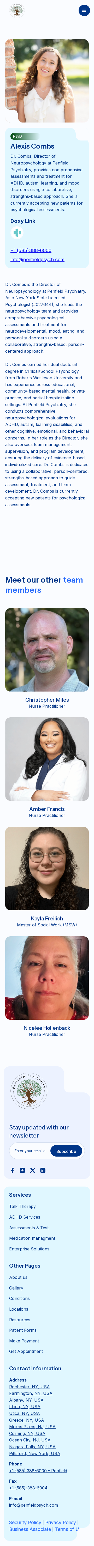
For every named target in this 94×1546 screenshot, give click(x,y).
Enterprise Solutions (29, 1248)
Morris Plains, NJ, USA (32, 1426)
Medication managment (32, 1238)
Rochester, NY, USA (29, 1386)
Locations (18, 1309)
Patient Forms (23, 1330)
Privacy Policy (60, 1522)
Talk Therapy (22, 1206)
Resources (19, 1319)
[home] (15, 10)
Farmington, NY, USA (30, 1393)
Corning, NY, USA (27, 1433)
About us (18, 1277)
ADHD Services (24, 1217)
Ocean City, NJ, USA (30, 1440)
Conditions (19, 1298)
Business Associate (30, 1529)
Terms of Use (69, 1529)
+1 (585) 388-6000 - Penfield (38, 1470)
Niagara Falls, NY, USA (32, 1446)
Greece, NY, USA (26, 1420)
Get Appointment (26, 1351)
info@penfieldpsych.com (37, 259)
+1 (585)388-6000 (30, 250)
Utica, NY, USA (24, 1413)
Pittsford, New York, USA (34, 1453)
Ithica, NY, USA (24, 1406)
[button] (84, 10)
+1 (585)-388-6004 (28, 1487)
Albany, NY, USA (26, 1400)
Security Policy (25, 1522)
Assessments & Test (29, 1227)
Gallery (16, 1288)
